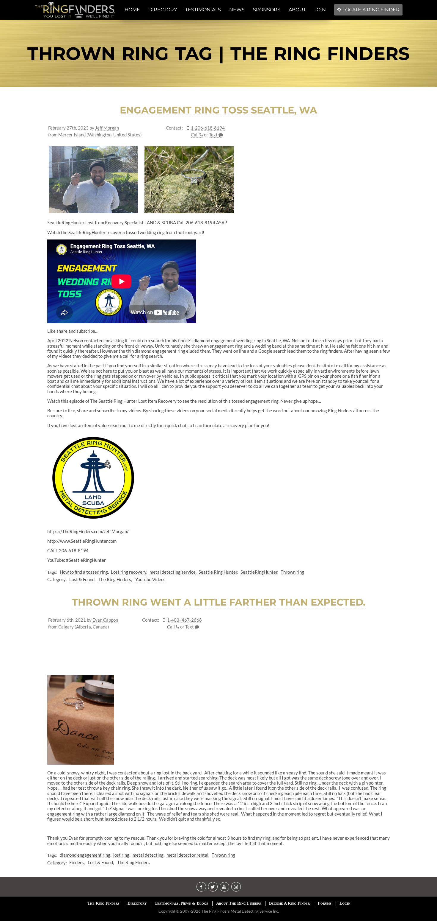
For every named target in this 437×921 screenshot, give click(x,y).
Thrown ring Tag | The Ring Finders (218, 53)
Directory (137, 903)
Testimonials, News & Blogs (181, 903)
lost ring (121, 855)
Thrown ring (292, 572)
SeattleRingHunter (258, 572)
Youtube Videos (150, 579)
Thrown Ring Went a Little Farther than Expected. (218, 602)
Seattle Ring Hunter (218, 572)
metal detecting (148, 855)
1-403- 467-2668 (184, 620)
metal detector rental (187, 855)
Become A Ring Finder (289, 903)
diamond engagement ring (85, 855)
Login (344, 903)
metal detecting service (173, 572)
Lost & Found (82, 579)
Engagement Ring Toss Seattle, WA (218, 110)
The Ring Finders (114, 579)
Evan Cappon (105, 620)
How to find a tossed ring (84, 572)
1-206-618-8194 (208, 127)
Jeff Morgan (107, 127)
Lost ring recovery (128, 572)
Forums (324, 903)
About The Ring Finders (238, 903)
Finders (76, 862)
